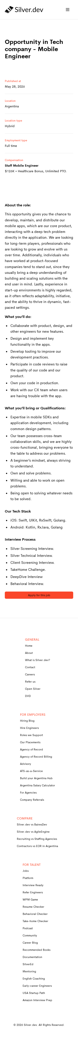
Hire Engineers (29, 728)
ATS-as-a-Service (31, 771)
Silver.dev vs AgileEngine (33, 831)
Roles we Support (31, 735)
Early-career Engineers (37, 986)
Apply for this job (39, 595)
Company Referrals (32, 800)
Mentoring (29, 971)
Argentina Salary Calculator (37, 785)
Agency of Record (31, 749)
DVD (28, 696)
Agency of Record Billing (36, 756)
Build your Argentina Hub (36, 778)
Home (28, 645)
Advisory (25, 764)
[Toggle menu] (67, 9)
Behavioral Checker (35, 914)
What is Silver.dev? (37, 660)
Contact (30, 667)
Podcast (28, 928)
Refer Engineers (33, 892)
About (29, 653)
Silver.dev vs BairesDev (32, 824)
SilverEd (28, 964)
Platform (28, 878)
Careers (30, 674)
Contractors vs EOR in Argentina (37, 846)
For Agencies (28, 792)
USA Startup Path (34, 993)
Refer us (30, 681)
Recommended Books (36, 950)
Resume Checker (33, 906)
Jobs (26, 871)
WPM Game (30, 899)
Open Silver (32, 689)
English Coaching (34, 978)
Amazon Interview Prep (37, 1000)
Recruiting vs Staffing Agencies (37, 839)
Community (30, 935)
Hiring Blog (27, 720)
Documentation (32, 957)
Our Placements (30, 742)
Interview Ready (33, 885)
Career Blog (30, 942)
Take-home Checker (35, 921)
